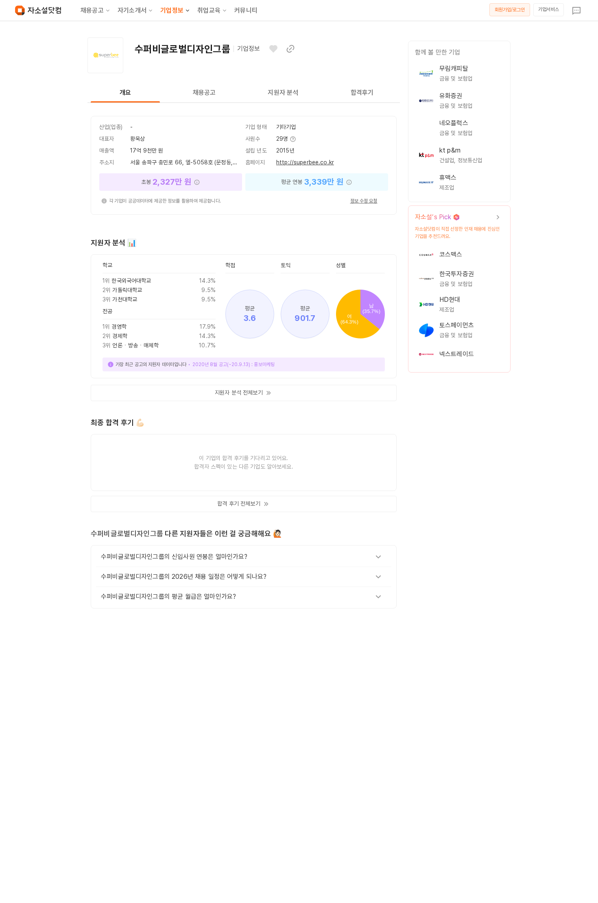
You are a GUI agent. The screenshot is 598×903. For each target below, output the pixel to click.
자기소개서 (132, 10)
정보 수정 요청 (364, 201)
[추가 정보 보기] (292, 139)
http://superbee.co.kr (305, 162)
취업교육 (208, 10)
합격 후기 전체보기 (238, 503)
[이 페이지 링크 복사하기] (290, 49)
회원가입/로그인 (510, 10)
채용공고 (92, 10)
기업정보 (171, 10)
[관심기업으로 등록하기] (273, 49)
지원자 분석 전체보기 (239, 392)
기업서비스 (548, 9)
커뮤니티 (246, 10)
